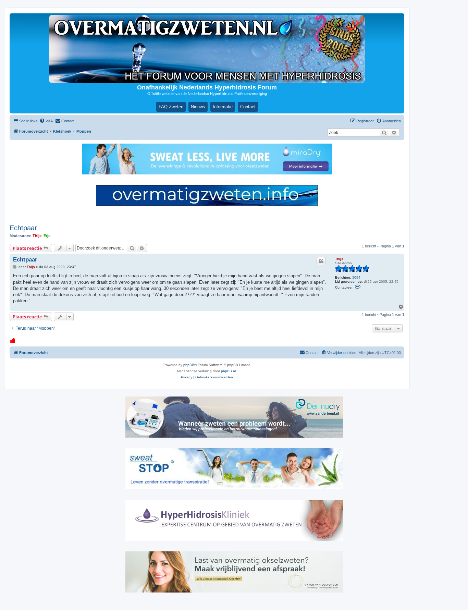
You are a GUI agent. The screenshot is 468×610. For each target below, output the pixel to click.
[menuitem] (46, 121)
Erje (47, 236)
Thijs (37, 236)
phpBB (188, 365)
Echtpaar (23, 228)
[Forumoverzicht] (207, 49)
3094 (356, 277)
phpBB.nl (228, 371)
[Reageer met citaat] (321, 261)
